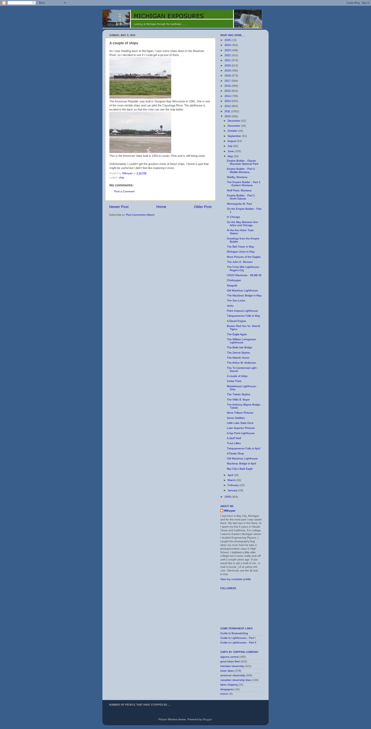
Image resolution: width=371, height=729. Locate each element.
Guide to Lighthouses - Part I (237, 637)
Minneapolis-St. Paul (239, 203)
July (230, 146)
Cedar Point (234, 381)
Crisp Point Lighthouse (240, 433)
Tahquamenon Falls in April (243, 448)
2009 (228, 496)
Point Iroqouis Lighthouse (242, 310)
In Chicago (233, 217)
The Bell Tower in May (240, 246)
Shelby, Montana (237, 177)
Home (161, 207)
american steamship (232, 675)
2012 (228, 106)
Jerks (230, 305)
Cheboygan (234, 280)
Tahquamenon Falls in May (243, 315)
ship (121, 177)
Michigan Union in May (241, 251)
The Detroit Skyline (238, 352)
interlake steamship (232, 666)
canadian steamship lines (235, 680)
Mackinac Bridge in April (241, 463)
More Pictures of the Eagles (244, 256)
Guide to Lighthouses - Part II (238, 642)
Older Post (203, 207)
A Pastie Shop (235, 453)
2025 (228, 40)
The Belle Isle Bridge (239, 347)
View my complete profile (235, 579)
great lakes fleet (230, 661)
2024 (228, 45)
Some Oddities (236, 418)
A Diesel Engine (236, 321)
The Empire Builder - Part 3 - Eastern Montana (243, 184)
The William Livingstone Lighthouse (241, 341)
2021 (228, 60)
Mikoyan (229, 510)
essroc (224, 693)
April (231, 475)
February (234, 485)
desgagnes (227, 689)
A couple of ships (237, 376)
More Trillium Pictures (240, 412)
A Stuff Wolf (234, 438)
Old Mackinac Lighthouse (242, 290)
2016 (228, 85)
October (233, 130)
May (231, 156)
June (231, 151)
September (235, 136)
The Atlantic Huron (238, 357)
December (234, 120)
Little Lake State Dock (240, 423)
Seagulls (232, 285)
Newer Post (118, 207)
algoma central (229, 656)
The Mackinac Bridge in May (244, 295)
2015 (228, 90)
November (234, 125)
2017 (228, 80)
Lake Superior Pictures (241, 428)
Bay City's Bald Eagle (240, 468)
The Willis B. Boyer (238, 399)
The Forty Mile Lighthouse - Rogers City (244, 269)
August (232, 141)
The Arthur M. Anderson (241, 362)
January (233, 490)
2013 (228, 101)
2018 (228, 75)
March (232, 480)
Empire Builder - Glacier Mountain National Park (242, 162)
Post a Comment (124, 191)
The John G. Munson (240, 262)
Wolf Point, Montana (239, 190)
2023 (228, 50)
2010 (228, 116)
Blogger (207, 719)
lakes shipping (229, 684)
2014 (228, 96)
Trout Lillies (234, 443)
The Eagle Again (237, 334)
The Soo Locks (236, 300)
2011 (228, 111)
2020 (228, 65)
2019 (228, 70)
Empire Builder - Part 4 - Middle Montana (241, 170)
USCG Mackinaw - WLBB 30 (244, 275)
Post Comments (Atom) (140, 214)
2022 (228, 55)
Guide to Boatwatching (234, 633)
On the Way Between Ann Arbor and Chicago (242, 224)
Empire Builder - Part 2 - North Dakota (241, 197)
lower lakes (227, 670)
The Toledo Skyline (238, 394)
